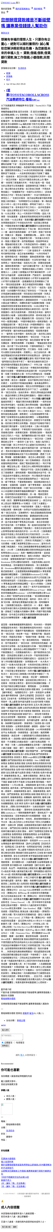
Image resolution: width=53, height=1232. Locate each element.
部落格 (9, 76)
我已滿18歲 (6, 1227)
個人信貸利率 (7, 1162)
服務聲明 (27, 1196)
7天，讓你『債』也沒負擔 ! (13, 1186)
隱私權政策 (45, 1194)
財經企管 (21, 1020)
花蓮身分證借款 (8, 1159)
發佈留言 (5, 1046)
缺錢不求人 (6, 1180)
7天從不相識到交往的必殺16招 (15, 1177)
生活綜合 (22, 68)
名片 (8, 79)
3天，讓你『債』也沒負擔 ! (13, 1183)
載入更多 (5, 1030)
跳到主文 (5, 33)
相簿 (8, 73)
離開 (14, 1227)
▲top (3, 1025)
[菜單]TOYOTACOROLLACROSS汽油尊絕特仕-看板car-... (27, 95)
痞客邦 (26, 1013)
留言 (31, 1013)
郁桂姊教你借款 (8, 999)
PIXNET (12, 1194)
